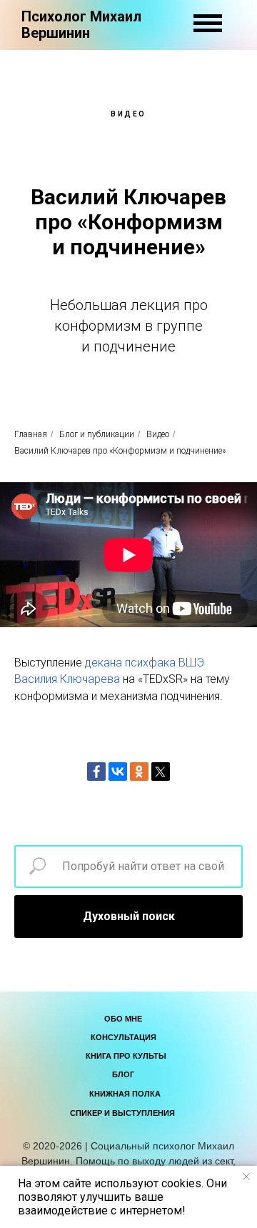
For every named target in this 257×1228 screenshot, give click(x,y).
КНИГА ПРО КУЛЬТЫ (126, 1056)
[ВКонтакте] (118, 771)
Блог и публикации (96, 434)
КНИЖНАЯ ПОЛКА (125, 1093)
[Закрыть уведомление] (246, 1176)
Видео (157, 434)
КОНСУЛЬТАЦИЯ (123, 1037)
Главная (30, 434)
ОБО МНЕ (123, 1018)
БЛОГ (123, 1074)
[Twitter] (160, 771)
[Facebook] (96, 771)
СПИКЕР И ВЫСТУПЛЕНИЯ (122, 1113)
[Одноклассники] (139, 771)
